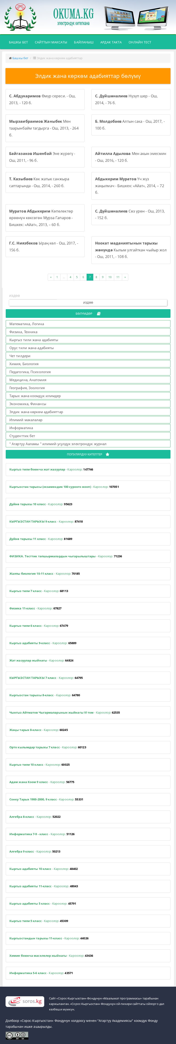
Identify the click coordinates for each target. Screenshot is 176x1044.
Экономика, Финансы (27, 403)
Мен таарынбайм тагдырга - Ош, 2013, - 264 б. (44, 128)
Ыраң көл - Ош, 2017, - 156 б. (43, 246)
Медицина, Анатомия (27, 379)
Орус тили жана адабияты (31, 347)
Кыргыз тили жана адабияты (33, 339)
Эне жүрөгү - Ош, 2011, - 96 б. (42, 157)
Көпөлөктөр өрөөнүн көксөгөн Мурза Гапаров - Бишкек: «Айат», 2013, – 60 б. (41, 218)
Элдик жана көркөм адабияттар (36, 411)
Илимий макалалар (26, 419)
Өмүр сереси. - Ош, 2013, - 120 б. (42, 99)
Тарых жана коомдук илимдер (35, 395)
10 (110, 277)
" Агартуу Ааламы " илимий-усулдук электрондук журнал (58, 443)
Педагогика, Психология (30, 371)
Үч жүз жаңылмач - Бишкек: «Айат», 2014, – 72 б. (129, 185)
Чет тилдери (19, 355)
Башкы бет (20, 42)
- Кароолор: (51, 469)
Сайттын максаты (51, 42)
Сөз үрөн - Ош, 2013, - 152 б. (130, 214)
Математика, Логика (26, 323)
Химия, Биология (24, 363)
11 (118, 277)
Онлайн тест (140, 42)
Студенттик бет (22, 435)
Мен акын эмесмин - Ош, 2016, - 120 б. (130, 157)
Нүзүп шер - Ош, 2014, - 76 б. (126, 99)
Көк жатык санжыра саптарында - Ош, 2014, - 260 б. (39, 182)
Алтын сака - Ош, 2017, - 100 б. (130, 125)
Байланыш (84, 42)
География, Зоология (27, 387)
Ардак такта (111, 42)
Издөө (88, 303)
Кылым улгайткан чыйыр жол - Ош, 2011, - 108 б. (131, 250)
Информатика (21, 427)
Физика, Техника (23, 331)
